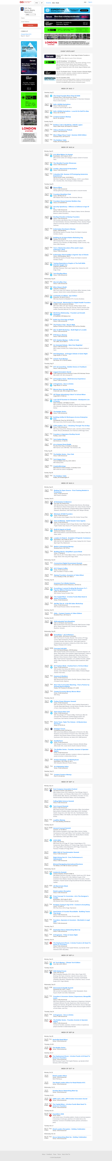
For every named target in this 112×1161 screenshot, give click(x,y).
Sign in (90, 2)
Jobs (53, 2)
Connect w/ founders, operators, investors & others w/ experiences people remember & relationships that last (72, 73)
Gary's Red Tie (66, 1154)
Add (85, 2)
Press (54, 1154)
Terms (59, 1154)
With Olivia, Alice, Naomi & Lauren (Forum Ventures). (69, 58)
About (43, 1154)
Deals (57, 2)
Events (48, 3)
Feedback (49, 1154)
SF (42, 3)
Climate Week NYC (26, 34)
